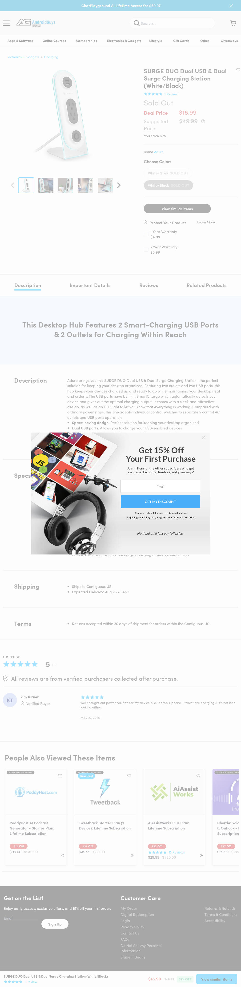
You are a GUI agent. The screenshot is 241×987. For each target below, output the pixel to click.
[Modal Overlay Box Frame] (120, 493)
